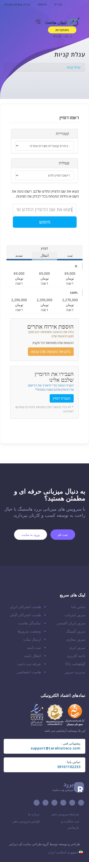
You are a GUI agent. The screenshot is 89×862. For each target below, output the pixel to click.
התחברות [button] (62, 30)
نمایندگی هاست (29, 623)
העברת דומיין (61, 398)
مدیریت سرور (75, 672)
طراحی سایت (32, 844)
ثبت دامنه (34, 647)
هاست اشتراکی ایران (25, 606)
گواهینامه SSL (75, 663)
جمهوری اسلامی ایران (63, 852)
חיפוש (44, 222)
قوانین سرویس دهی (26, 821)
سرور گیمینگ (75, 631)
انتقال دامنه (32, 655)
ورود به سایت (31, 534)
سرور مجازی (75, 639)
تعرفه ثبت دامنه (29, 663)
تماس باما (78, 606)
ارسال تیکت (32, 639)
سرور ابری (77, 647)
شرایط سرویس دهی (65, 814)
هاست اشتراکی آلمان (25, 614)
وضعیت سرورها (29, 631)
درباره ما (34, 814)
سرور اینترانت (75, 614)
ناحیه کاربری (76, 655)
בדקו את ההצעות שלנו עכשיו (50, 351)
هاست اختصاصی (29, 672)
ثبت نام (63, 534)
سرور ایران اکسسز (71, 623)
